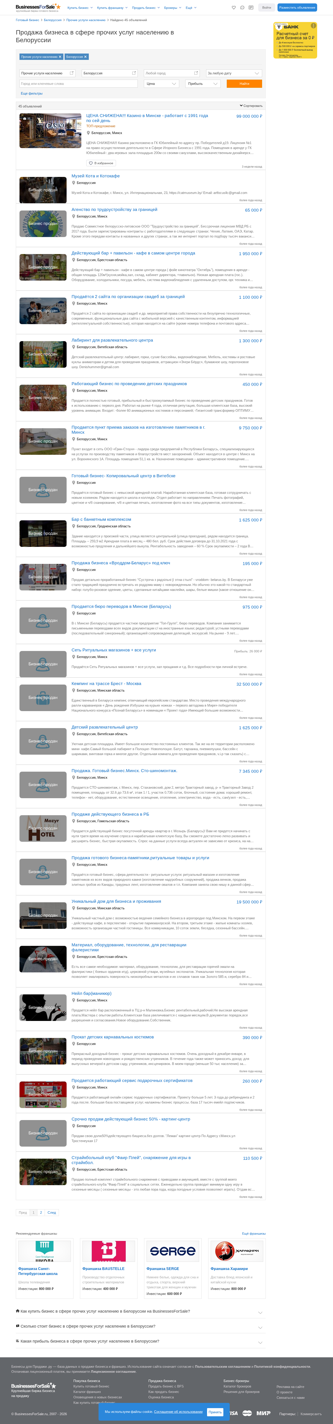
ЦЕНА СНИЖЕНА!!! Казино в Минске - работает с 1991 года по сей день (147, 118)
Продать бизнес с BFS (166, 1386)
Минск (117, 133)
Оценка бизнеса (161, 1397)
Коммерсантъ (311, 1414)
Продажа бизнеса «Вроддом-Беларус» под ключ (121, 562)
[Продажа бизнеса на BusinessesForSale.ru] (33, 1385)
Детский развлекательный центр (105, 727)
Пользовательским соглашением (223, 1366)
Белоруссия (93, 73)
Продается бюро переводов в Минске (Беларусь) (121, 606)
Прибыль (195, 84)
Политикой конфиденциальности (282, 1366)
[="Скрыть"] (122, 163)
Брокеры (170, 8)
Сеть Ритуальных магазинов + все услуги (114, 650)
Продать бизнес (144, 8)
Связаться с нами (290, 1398)
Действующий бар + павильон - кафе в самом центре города (133, 253)
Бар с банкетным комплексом (101, 519)
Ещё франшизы (254, 1233)
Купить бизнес (78, 8)
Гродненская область (114, 526)
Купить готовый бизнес (91, 1386)
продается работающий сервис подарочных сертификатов (132, 1080)
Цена (151, 84)
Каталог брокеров (237, 1386)
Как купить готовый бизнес (94, 1402)
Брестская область (112, 260)
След (52, 1212)
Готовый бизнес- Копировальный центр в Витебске (124, 475)
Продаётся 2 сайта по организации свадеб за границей (128, 296)
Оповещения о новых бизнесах (97, 1397)
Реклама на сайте (290, 1387)
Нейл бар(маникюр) (91, 993)
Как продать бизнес (163, 1392)
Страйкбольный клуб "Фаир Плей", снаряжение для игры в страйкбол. (131, 1160)
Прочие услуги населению (41, 73)
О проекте (284, 1392)
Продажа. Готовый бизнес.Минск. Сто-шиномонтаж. (124, 770)
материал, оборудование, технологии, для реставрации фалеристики (129, 947)
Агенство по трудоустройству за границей (114, 209)
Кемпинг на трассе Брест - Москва (106, 683)
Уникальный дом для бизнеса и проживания (116, 901)
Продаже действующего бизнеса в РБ (110, 814)
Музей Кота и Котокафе (96, 176)
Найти (244, 84)
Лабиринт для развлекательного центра (112, 340)
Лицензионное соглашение (113, 1371)
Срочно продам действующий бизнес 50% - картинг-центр (131, 1119)
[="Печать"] (145, 163)
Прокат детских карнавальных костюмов (113, 1037)
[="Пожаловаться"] (134, 163)
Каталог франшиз (87, 1392)
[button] (234, 7)
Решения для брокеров (242, 1392)
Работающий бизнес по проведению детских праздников (129, 383)
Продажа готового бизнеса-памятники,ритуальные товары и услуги (140, 857)
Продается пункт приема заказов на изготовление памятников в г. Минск (138, 430)
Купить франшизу (110, 8)
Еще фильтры (32, 93)
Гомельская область (113, 821)
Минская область (111, 690)
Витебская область (112, 347)
